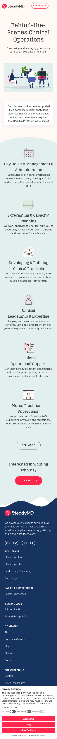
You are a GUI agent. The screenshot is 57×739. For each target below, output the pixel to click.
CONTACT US (28, 480)
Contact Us (40, 6)
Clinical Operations (14, 564)
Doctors (9, 675)
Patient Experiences (15, 593)
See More (28, 445)
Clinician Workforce (15, 557)
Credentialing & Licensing (18, 571)
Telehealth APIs (13, 609)
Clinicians (9, 653)
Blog (7, 646)
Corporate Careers (15, 639)
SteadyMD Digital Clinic (17, 616)
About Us (9, 632)
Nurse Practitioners (15, 682)
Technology (11, 578)
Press (8, 660)
